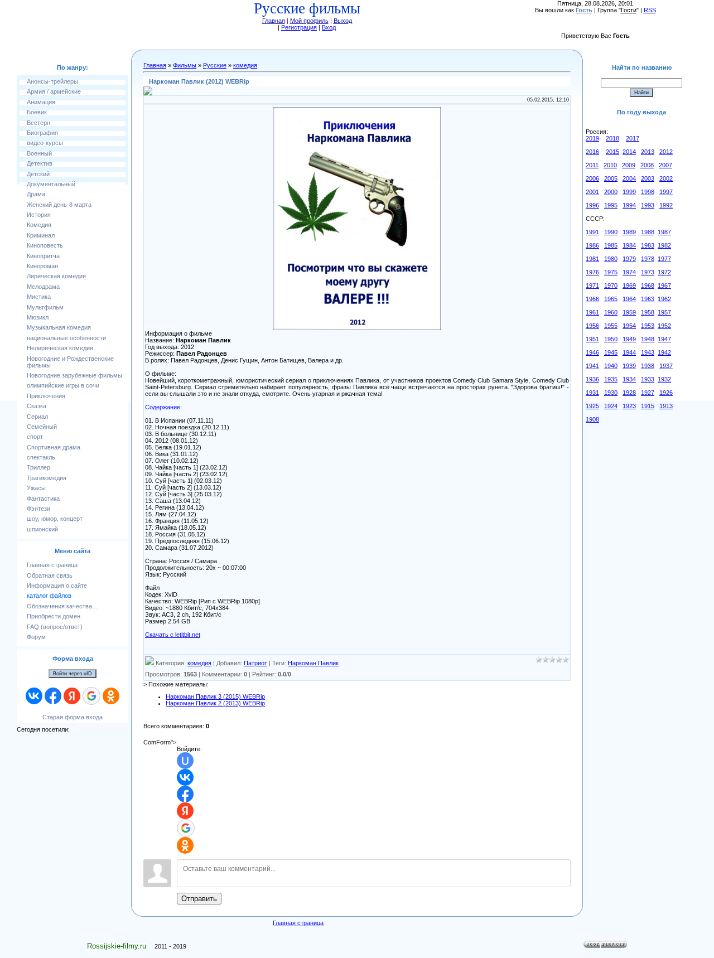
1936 (592, 379)
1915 (647, 406)
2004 (629, 178)
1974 (629, 272)
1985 (610, 245)
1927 (647, 392)
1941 (592, 365)
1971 (592, 285)
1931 (592, 392)
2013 (647, 151)
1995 (610, 205)
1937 (666, 365)
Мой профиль (309, 20)
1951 (592, 339)
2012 (666, 151)
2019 (592, 138)
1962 (664, 299)
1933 (647, 379)
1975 (610, 272)
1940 (610, 365)
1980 (610, 258)
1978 (647, 258)
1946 (592, 352)
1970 (610, 285)
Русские (214, 65)
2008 (647, 165)
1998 (647, 191)
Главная (273, 20)
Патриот (255, 663)
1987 (664, 232)
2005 (610, 178)
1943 (647, 352)
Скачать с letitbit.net (172, 634)
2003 (647, 178)
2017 (632, 138)
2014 (629, 151)
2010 (610, 165)
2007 (665, 165)
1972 (664, 272)
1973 (647, 272)
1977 (664, 258)
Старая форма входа (72, 717)
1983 (647, 245)
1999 (629, 191)
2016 (592, 151)
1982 (664, 245)
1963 (647, 299)
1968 (647, 285)
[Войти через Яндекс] (72, 696)
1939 (629, 365)
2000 (610, 191)
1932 (664, 379)
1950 (610, 339)
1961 (592, 312)
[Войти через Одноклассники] (111, 696)
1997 (666, 191)
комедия (245, 65)
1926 (666, 392)
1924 (610, 406)
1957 (664, 312)
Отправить (199, 898)
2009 (628, 165)
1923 (629, 406)
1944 (629, 352)
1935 (610, 379)
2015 (612, 151)
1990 (610, 232)
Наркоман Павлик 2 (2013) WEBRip (215, 703)
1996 (592, 205)
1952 (664, 325)
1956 (592, 325)
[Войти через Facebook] (53, 696)
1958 (647, 312)
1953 (647, 325)
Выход (343, 20)
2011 (592, 165)
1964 (629, 299)
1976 (592, 272)
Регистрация (299, 27)
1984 (629, 245)
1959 (629, 312)
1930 (610, 392)
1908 (592, 419)
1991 (592, 232)
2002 (666, 178)
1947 (664, 339)
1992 (666, 205)
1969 (629, 285)
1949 (629, 339)
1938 (647, 365)
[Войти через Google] (91, 696)
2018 (612, 138)
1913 (666, 406)
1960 (610, 312)
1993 (647, 205)
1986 (592, 245)
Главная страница (298, 923)
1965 (610, 299)
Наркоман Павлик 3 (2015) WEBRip (215, 696)
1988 (647, 232)
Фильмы (184, 65)
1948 (647, 339)
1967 (664, 285)
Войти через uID (72, 673)
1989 (629, 232)
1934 (629, 379)
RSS (650, 10)
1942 (664, 352)
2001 (592, 191)
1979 (629, 258)
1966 (592, 299)
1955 (610, 325)
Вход (329, 27)
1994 (629, 205)
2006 (592, 178)
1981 (592, 258)
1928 (629, 392)
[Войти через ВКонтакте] (34, 696)
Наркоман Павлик (313, 663)
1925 (592, 406)
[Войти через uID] (185, 760)
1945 (610, 352)
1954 (629, 325)
